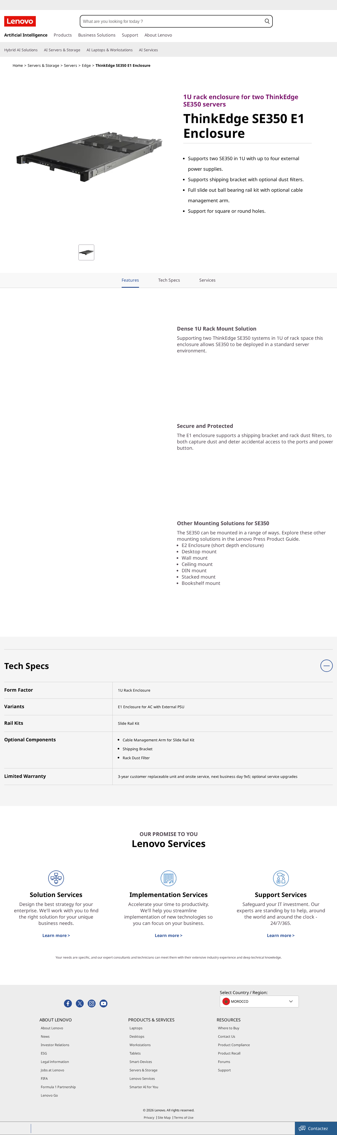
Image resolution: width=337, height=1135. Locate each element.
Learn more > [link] (56, 935)
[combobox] (171, 21)
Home (18, 65)
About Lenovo (52, 1028)
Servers (70, 65)
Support (224, 1070)
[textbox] (260, 1001)
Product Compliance (234, 1044)
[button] (267, 21)
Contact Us (226, 1036)
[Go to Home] (20, 21)
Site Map (164, 1117)
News (45, 1036)
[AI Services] (160, 50)
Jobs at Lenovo (52, 1070)
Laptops (136, 1028)
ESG (44, 1053)
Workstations (140, 1044)
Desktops (137, 1036)
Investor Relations (55, 1044)
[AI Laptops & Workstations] (134, 50)
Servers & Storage (43, 65)
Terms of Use (184, 1117)
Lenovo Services (142, 1078)
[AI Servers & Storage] (82, 50)
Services (207, 280)
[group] (86, 252)
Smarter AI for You (144, 1087)
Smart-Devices (141, 1061)
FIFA (44, 1078)
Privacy (149, 1117)
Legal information (55, 1061)
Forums (224, 1061)
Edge (86, 65)
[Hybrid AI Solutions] (39, 50)
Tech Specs (169, 280)
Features (130, 280)
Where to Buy (228, 1028)
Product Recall (229, 1053)
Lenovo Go (49, 1095)
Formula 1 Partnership (58, 1087)
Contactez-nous (318, 1130)
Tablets (135, 1053)
